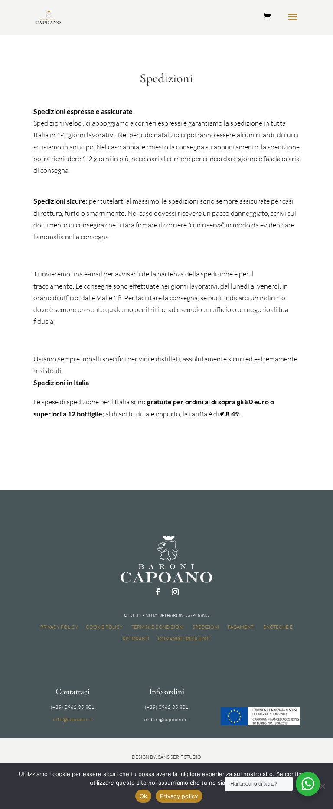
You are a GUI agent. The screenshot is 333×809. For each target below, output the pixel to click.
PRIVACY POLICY (59, 627)
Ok (143, 796)
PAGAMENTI (241, 627)
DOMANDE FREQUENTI (184, 639)
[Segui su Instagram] (175, 592)
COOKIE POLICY (104, 627)
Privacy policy (179, 796)
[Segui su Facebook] (158, 592)
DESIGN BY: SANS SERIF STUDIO (166, 757)
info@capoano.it (72, 719)
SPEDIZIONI (206, 627)
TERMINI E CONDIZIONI (157, 627)
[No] (322, 786)
